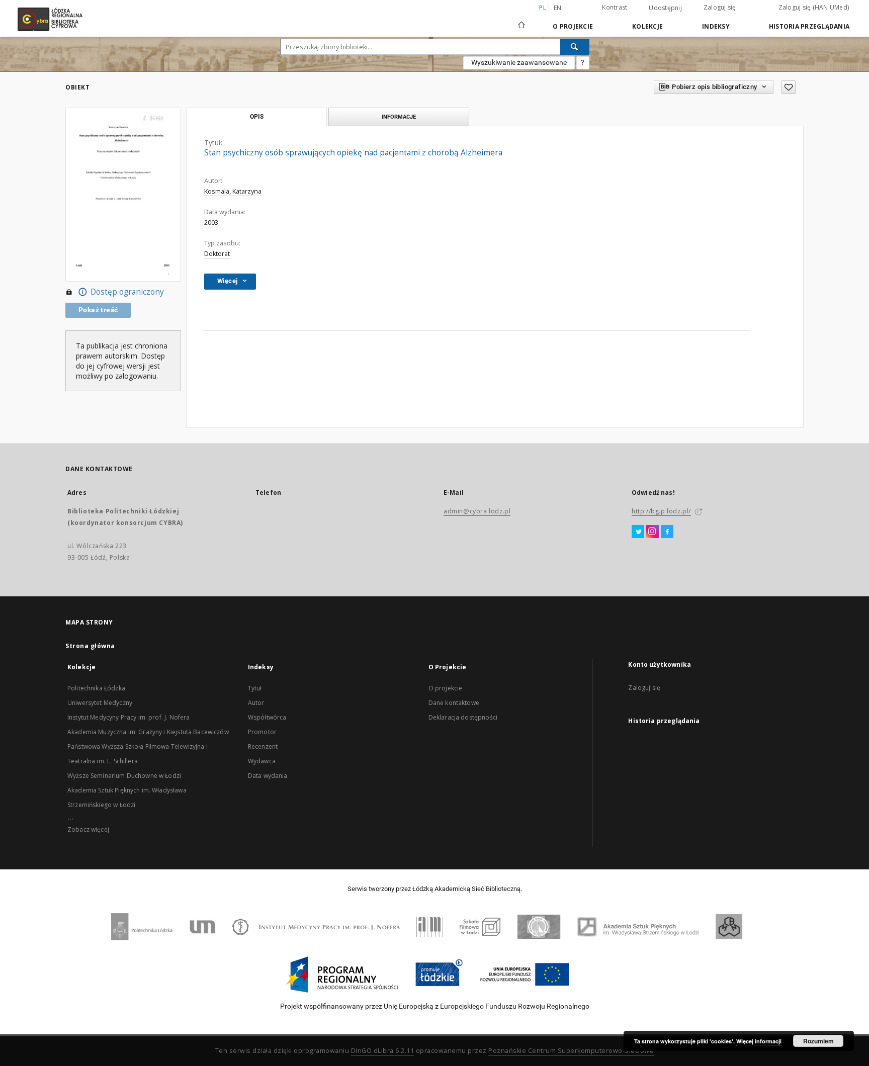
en (558, 8)
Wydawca (262, 761)
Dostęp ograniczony (127, 292)
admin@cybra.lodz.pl (477, 511)
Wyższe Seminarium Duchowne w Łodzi (124, 775)
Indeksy (716, 26)
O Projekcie (573, 26)
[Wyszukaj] (574, 47)
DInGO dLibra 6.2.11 (382, 1050)
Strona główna (90, 646)
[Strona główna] (521, 20)
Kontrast (614, 7)
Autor (256, 702)
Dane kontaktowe (453, 702)
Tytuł (255, 688)
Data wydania (268, 775)
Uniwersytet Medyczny (99, 702)
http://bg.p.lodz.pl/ (661, 511)
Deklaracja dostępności (462, 717)
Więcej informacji (758, 1041)
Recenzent (263, 746)
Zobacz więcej (88, 829)
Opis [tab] (257, 116)
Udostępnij (665, 8)
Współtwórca (267, 717)
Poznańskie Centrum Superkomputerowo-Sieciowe (571, 1050)
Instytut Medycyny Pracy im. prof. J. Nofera (128, 717)
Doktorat (217, 253)
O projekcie (445, 688)
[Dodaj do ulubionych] (788, 87)
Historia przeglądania (809, 26)
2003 (211, 222)
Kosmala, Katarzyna (233, 191)
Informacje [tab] (399, 116)
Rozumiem (818, 1040)
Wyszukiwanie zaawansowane (519, 62)
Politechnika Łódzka (96, 688)
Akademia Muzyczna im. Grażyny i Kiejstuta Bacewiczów (148, 732)
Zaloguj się (720, 7)
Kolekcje (647, 26)
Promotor (262, 732)
